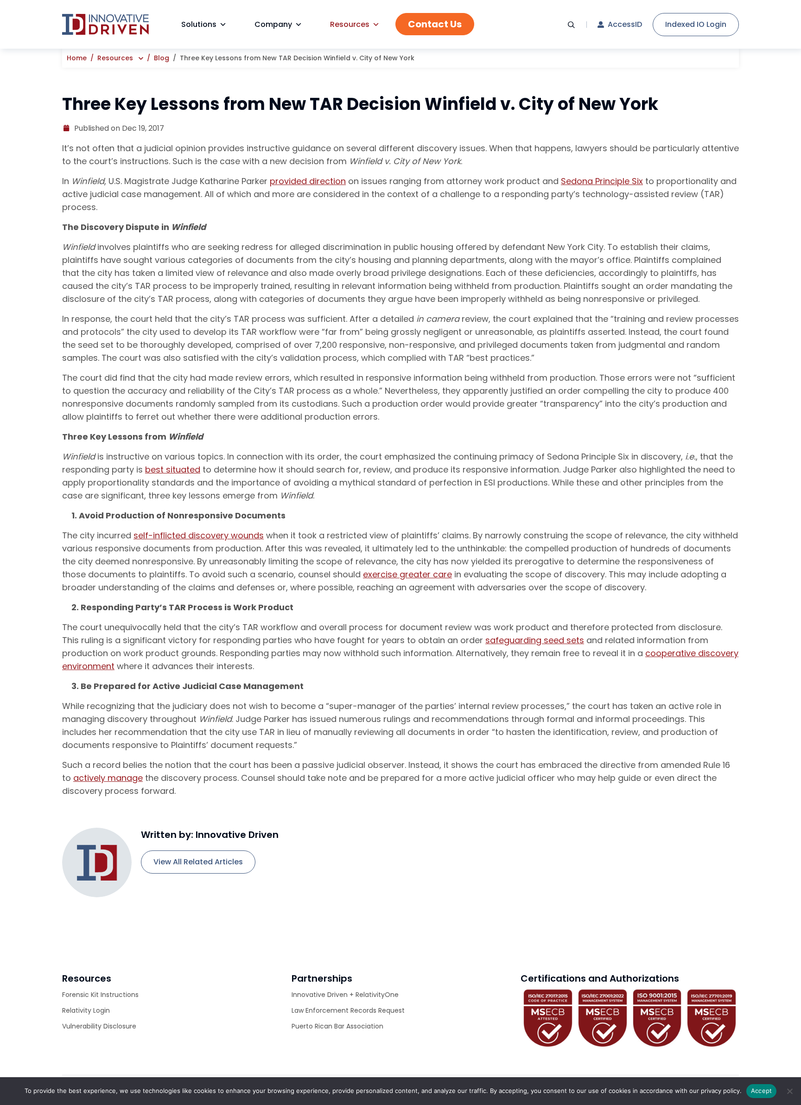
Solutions (198, 24)
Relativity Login (86, 1010)
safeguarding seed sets (534, 640)
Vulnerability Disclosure (99, 1026)
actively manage (108, 778)
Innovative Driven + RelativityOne (345, 994)
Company (273, 24)
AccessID (625, 24)
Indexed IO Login (695, 24)
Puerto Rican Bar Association (337, 1026)
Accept (761, 1090)
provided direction (308, 181)
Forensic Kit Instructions (100, 994)
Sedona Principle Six (602, 181)
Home (77, 58)
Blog (161, 58)
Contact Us (435, 24)
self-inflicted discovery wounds (199, 535)
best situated (172, 469)
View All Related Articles (198, 861)
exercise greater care (407, 574)
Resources (349, 24)
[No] (789, 1091)
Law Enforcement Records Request (348, 1010)
